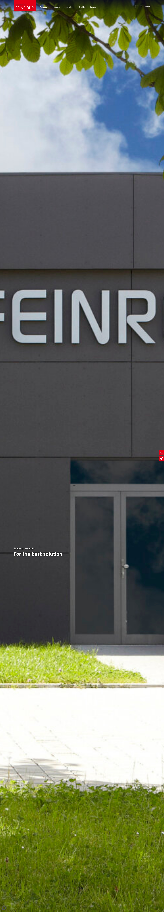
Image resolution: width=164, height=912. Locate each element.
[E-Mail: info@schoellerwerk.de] (161, 458)
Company (44, 7)
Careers (93, 7)
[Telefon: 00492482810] (161, 452)
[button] (4, 908)
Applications (69, 7)
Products (56, 7)
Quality (82, 7)
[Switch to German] (141, 6)
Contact (147, 7)
